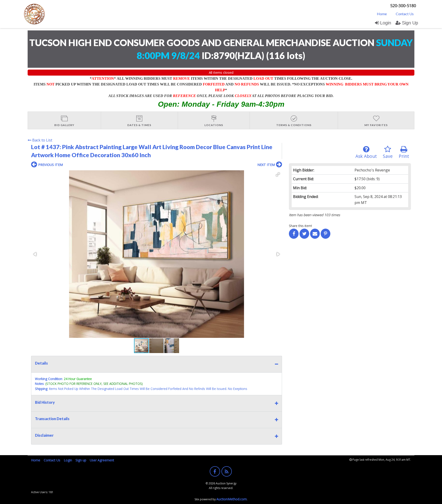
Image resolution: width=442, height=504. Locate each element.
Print (404, 156)
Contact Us (405, 14)
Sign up (81, 460)
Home (382, 14)
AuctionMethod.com (231, 499)
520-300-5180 (403, 5)
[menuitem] (381, 13)
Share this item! (300, 226)
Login (385, 22)
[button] (278, 174)
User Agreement (102, 460)
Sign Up (410, 22)
